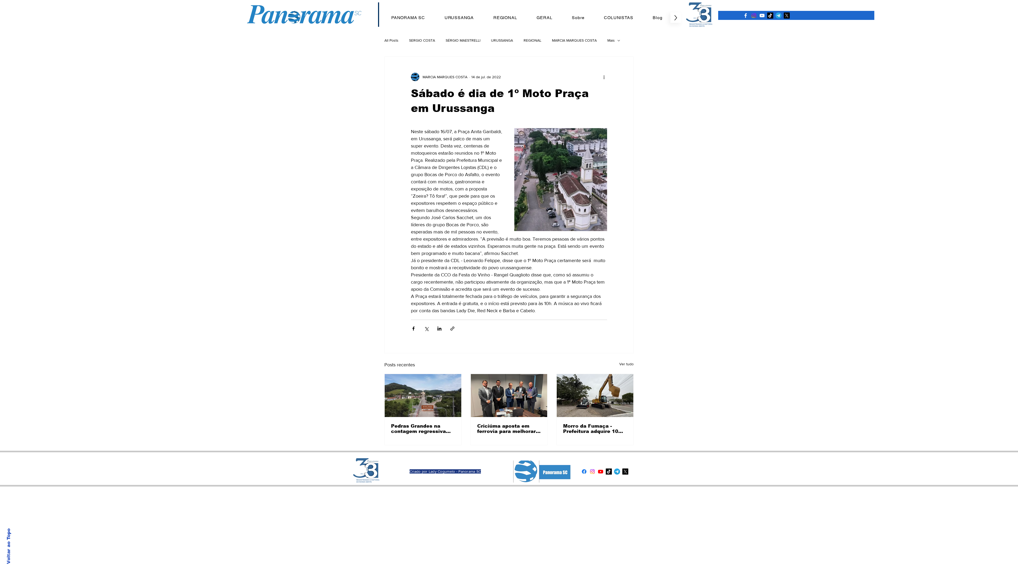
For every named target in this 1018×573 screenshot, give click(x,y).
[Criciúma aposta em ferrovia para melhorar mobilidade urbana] (509, 395)
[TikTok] (770, 15)
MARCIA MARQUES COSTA (574, 40)
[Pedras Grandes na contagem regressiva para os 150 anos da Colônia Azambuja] (423, 395)
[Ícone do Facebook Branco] (746, 15)
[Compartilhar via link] (452, 328)
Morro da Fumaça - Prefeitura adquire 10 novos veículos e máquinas (590, 428)
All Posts (391, 40)
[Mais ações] (604, 77)
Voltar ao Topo (8, 546)
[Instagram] (754, 15)
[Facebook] (584, 471)
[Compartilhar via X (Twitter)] (426, 328)
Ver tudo (626, 364)
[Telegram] (778, 15)
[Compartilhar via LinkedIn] (439, 328)
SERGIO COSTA (422, 40)
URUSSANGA (502, 40)
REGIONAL (532, 40)
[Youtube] (601, 471)
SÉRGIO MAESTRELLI (463, 40)
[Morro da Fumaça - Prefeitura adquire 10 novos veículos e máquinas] (595, 395)
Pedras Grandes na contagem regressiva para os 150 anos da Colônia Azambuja (418, 428)
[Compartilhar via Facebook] (413, 328)
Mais (611, 40)
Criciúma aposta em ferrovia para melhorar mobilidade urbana (506, 428)
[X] (787, 15)
